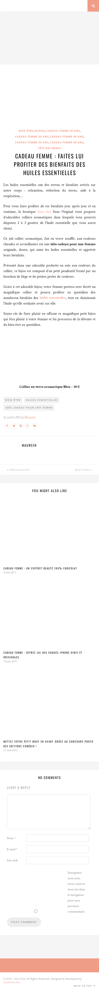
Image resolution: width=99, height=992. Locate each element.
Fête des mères (49, 148)
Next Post (82, 469)
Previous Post (19, 469)
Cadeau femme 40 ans (67, 136)
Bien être (26, 130)
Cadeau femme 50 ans (32, 142)
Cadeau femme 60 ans (67, 142)
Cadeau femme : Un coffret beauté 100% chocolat (40, 568)
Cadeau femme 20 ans (63, 130)
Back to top (83, 985)
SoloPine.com (11, 982)
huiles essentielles (53, 297)
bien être (44, 211)
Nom (11, 838)
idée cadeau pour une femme (29, 407)
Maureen (29, 417)
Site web (12, 860)
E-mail (12, 849)
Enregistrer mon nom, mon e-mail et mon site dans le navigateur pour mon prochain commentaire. (76, 892)
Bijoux (40, 130)
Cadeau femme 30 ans (32, 136)
